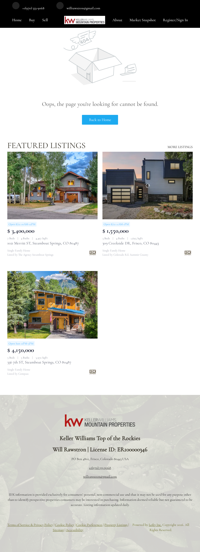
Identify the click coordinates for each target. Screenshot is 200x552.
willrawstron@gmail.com (100, 476)
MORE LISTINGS (180, 147)
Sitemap (58, 530)
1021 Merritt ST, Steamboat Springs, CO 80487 (43, 243)
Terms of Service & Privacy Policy (30, 525)
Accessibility (74, 530)
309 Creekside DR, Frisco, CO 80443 (130, 243)
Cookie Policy (64, 525)
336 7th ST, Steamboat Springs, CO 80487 (39, 362)
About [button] (117, 20)
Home (17, 20)
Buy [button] (32, 20)
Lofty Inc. (155, 525)
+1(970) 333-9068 (100, 468)
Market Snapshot (143, 20)
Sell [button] (45, 20)
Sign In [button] (182, 20)
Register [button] (169, 20)
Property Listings (116, 525)
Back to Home (100, 119)
